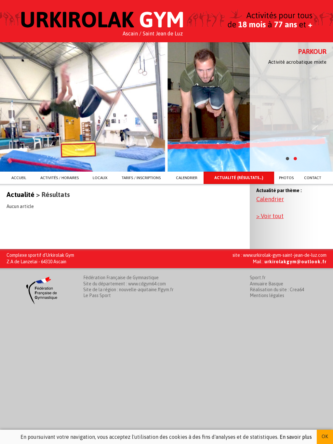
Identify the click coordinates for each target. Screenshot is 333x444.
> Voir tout (270, 216)
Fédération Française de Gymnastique (121, 277)
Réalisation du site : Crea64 (277, 289)
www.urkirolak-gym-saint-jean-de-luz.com (284, 255)
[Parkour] (166, 107)
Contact (312, 178)
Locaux (100, 178)
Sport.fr (258, 277)
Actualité (20, 194)
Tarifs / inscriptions (141, 178)
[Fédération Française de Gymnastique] (41, 305)
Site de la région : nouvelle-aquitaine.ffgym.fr (128, 289)
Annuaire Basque (266, 283)
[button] (287, 158)
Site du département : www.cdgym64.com (124, 283)
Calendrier (186, 178)
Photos (286, 178)
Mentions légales (267, 295)
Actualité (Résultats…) (238, 178)
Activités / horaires (59, 178)
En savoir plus (296, 437)
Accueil (18, 178)
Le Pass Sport (97, 295)
